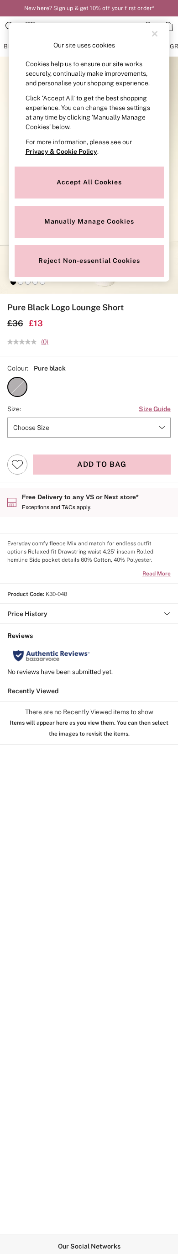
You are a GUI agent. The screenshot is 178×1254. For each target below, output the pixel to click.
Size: (14, 409)
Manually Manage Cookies (89, 221)
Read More (156, 573)
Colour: (17, 368)
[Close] (155, 34)
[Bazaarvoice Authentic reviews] (51, 656)
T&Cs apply (76, 507)
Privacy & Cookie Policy (61, 151)
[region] (89, 152)
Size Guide (155, 409)
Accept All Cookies (89, 182)
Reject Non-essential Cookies (89, 260)
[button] (13, 282)
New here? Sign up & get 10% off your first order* (89, 8)
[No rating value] (24, 342)
